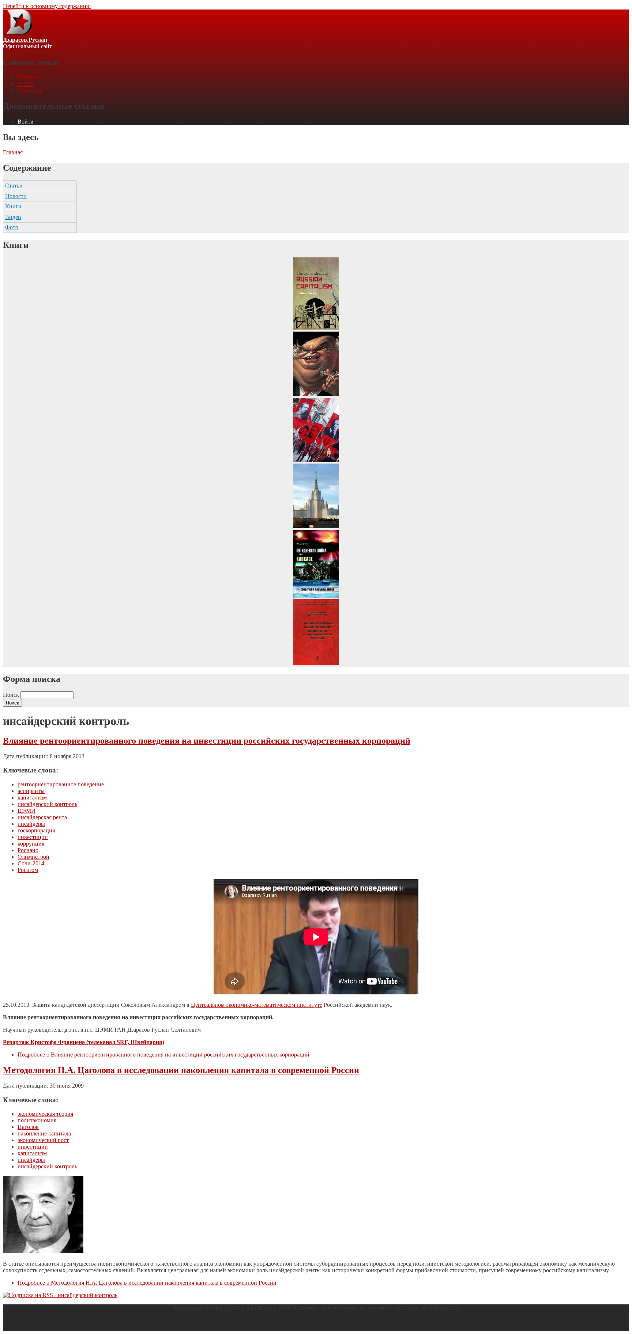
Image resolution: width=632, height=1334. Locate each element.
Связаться (30, 90)
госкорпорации (37, 830)
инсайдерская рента (42, 817)
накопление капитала (44, 1133)
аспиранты (31, 791)
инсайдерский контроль (47, 804)
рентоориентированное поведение (61, 784)
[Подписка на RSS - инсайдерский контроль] (60, 1295)
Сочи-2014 (31, 863)
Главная (27, 77)
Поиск (11, 695)
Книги (13, 206)
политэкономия (37, 1120)
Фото (11, 227)
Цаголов (28, 1127)
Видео (13, 217)
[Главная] (19, 33)
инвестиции (33, 837)
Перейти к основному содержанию (47, 6)
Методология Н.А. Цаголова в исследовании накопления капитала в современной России (181, 1070)
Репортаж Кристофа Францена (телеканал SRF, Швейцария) (83, 1042)
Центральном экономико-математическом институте (256, 1005)
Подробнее (163, 1054)
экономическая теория (45, 1114)
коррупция (31, 843)
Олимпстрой (33, 857)
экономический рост (43, 1140)
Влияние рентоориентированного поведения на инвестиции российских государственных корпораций (206, 740)
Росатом (28, 870)
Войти (26, 121)
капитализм (32, 797)
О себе (26, 84)
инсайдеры (31, 824)
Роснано (28, 850)
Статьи (14, 185)
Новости (16, 196)
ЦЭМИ (26, 811)
